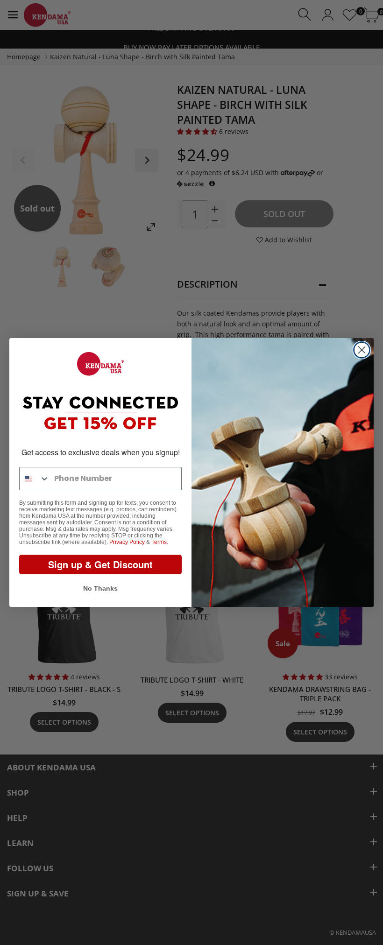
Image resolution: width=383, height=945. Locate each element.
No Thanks (100, 588)
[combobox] (35, 478)
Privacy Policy (127, 542)
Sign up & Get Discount (100, 564)
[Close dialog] (362, 350)
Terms (159, 542)
